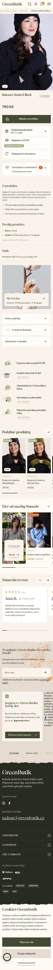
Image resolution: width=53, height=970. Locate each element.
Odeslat (45, 672)
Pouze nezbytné (26, 953)
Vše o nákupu (23, 377)
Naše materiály (24, 417)
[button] (48, 580)
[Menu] (48, 4)
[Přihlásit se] (36, 4)
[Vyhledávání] (29, 4)
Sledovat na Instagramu (19, 734)
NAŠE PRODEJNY (24, 402)
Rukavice (24, 11)
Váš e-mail (9, 673)
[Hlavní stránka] (12, 4)
